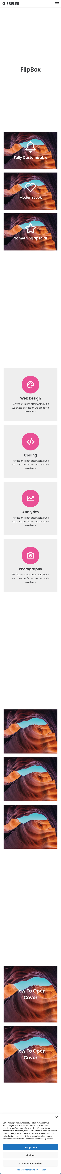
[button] (56, 1117)
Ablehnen (30, 1155)
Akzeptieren (30, 1147)
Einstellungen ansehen (30, 1163)
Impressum (41, 1170)
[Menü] (57, 3)
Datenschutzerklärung (26, 1170)
